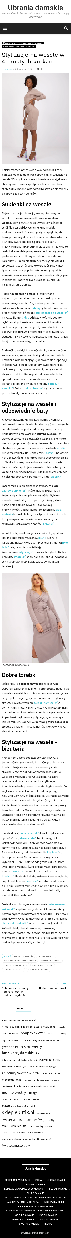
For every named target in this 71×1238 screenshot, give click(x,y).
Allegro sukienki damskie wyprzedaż (19, 1020)
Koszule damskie (24, 1215)
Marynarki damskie (23, 1219)
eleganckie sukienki (14, 923)
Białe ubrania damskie (54, 988)
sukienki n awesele (13, 970)
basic (4, 1033)
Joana (8, 69)
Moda (38, 1180)
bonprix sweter (33, 1033)
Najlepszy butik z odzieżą (23, 1202)
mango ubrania (46, 956)
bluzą (36, 308)
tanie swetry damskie (41, 1126)
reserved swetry (15, 1105)
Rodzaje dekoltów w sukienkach (24, 1189)
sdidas (34, 1106)
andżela (61, 1026)
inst (38, 1053)
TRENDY (48, 1224)
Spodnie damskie (49, 1219)
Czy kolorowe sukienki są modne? (16, 1040)
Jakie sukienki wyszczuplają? (42, 1066)
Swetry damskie (29, 1224)
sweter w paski (13, 1119)
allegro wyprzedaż (44, 1026)
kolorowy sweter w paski (21, 1073)
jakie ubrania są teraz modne (35, 1206)
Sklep (25, 317)
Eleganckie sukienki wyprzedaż (47, 1040)
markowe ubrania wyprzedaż (39, 1086)
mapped (27, 1079)
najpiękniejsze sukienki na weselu (16, 1099)
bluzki (42, 538)
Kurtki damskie (48, 1215)
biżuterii (7, 876)
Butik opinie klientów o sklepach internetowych (35, 1197)
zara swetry (35, 1132)
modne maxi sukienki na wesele (20, 961)
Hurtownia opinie (54, 1202)
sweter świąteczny (40, 1119)
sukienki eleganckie (42, 965)
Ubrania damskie (35, 7)
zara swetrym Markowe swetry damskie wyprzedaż (26, 1139)
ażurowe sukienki (13, 490)
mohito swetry (14, 1092)
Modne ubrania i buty (17, 1180)
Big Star (52, 852)
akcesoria (17, 871)
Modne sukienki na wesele (30, 43)
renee (36, 1099)
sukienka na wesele (51, 961)
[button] (66, 28)
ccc (57, 1033)
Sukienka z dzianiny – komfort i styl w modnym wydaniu (16, 991)
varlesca (21, 1132)
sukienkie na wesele (38, 970)
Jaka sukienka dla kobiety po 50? (17, 1060)
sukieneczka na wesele (51, 312)
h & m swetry (31, 1046)
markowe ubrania (11, 1086)
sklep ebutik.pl (18, 1112)
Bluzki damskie (58, 1189)
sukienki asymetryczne (15, 965)
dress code (27, 838)
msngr (32, 1093)
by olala (19, 557)
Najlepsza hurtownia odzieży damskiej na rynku (35, 1210)
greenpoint (10, 1047)
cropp (64, 1033)
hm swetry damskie (18, 1053)
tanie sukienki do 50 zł (14, 1126)
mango (57, 1073)
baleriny (56, 476)
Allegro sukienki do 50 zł (17, 1026)
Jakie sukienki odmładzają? (14, 1066)
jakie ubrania (33, 388)
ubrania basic (8, 1132)
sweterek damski (44, 1113)
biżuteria (31, 881)
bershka (13, 1033)
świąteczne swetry (16, 1145)
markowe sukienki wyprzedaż (46, 1080)
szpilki (61, 448)
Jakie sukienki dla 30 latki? (47, 1059)
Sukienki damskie (36, 1184)
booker (50, 1034)
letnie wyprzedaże (23, 956)
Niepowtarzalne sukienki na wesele (18, 47)
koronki (48, 524)
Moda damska (9, 43)
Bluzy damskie (35, 1193)
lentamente (47, 1073)
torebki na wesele (45, 703)
